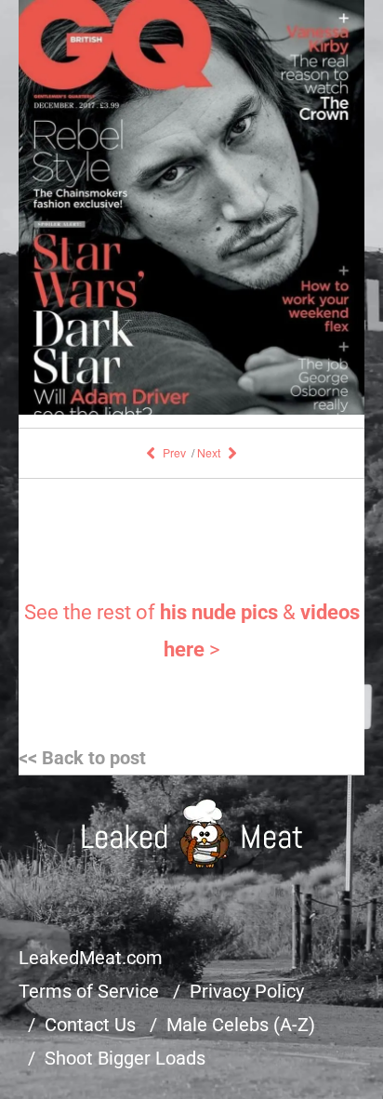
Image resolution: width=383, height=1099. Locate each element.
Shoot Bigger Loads (125, 1058)
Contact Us (90, 1024)
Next (208, 452)
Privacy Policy (247, 991)
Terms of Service (89, 991)
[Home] (192, 833)
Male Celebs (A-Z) (240, 1024)
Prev (174, 452)
